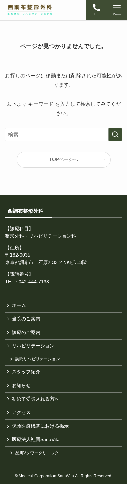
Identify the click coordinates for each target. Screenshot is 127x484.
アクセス (21, 412)
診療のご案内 (26, 332)
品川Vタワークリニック (37, 453)
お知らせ (21, 385)
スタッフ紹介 (26, 371)
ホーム (19, 305)
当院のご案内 (26, 318)
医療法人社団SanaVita (36, 439)
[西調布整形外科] (30, 10)
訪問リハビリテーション (37, 359)
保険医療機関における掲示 (40, 426)
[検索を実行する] (115, 134)
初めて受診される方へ (35, 399)
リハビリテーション (33, 345)
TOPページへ (63, 159)
